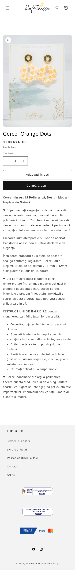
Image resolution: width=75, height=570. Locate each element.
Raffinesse (31, 563)
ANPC (11, 474)
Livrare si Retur (17, 449)
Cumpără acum (37, 185)
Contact (12, 466)
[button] (7, 8)
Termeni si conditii (19, 440)
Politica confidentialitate (22, 457)
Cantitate (8, 153)
